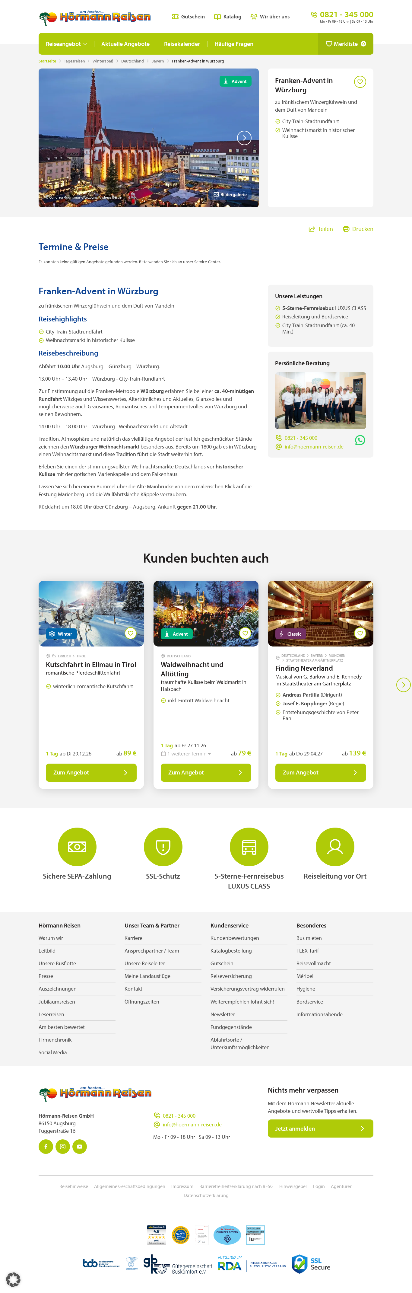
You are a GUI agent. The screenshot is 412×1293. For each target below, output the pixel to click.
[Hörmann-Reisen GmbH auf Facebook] (46, 1146)
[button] (13, 1279)
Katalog (232, 16)
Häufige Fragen (233, 43)
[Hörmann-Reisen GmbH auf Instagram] (62, 1146)
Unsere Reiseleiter (145, 963)
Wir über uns (275, 16)
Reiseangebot (63, 43)
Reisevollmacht (313, 963)
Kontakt (133, 988)
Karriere (133, 937)
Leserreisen (51, 1014)
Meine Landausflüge (147, 975)
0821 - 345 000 (301, 437)
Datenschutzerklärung (206, 1195)
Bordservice (309, 1001)
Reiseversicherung (231, 975)
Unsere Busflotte (57, 963)
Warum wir (51, 937)
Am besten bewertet (62, 1026)
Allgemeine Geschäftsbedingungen (129, 1186)
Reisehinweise (73, 1186)
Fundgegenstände (231, 1026)
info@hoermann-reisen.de (314, 446)
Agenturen (342, 1186)
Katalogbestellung (231, 950)
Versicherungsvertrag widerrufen (248, 988)
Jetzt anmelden (295, 1128)
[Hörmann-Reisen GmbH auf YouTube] (79, 1146)
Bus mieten (309, 937)
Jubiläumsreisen (57, 1001)
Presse (46, 975)
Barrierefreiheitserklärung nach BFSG (236, 1186)
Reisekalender (182, 43)
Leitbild (47, 950)
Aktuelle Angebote (125, 43)
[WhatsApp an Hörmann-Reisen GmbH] (360, 440)
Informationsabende (319, 1014)
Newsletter (223, 1014)
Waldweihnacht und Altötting (192, 669)
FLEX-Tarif (307, 950)
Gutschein (193, 16)
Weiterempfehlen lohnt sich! (242, 1001)
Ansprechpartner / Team (152, 950)
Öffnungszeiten (142, 1001)
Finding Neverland (304, 667)
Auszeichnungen (58, 988)
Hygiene (305, 988)
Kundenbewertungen (235, 937)
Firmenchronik (55, 1039)
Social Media (53, 1052)
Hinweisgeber (293, 1186)
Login (319, 1186)
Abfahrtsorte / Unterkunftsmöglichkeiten (240, 1043)
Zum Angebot (71, 772)
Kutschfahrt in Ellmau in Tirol (91, 664)
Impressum (182, 1186)
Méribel (304, 975)
